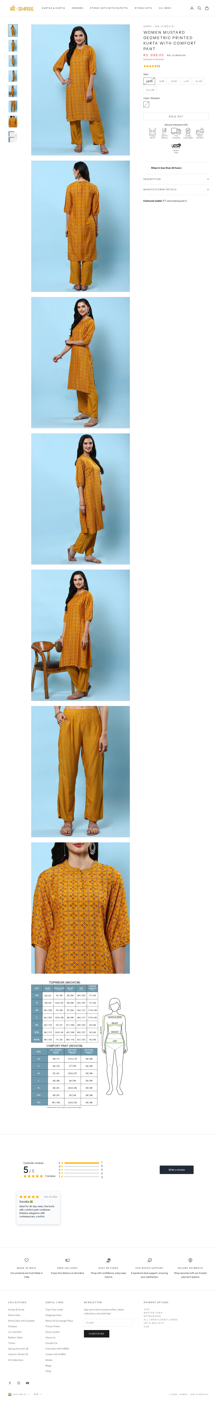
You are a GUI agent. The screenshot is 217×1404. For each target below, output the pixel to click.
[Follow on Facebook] (10, 1383)
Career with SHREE (55, 1354)
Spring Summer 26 (18, 1348)
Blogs (48, 1365)
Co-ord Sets (14, 1331)
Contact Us (51, 1343)
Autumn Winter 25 (18, 1354)
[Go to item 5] (13, 91)
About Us (50, 1337)
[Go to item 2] (13, 45)
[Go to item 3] (13, 61)
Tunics (11, 1343)
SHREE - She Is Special (159, 26)
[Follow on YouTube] (27, 1383)
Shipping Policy (53, 1315)
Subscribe (96, 1333)
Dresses (77, 8)
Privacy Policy (52, 1326)
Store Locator (52, 1331)
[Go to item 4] (13, 76)
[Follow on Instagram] (18, 1383)
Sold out (176, 116)
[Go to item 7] (13, 121)
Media (48, 1360)
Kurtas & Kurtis (53, 8)
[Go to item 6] (13, 106)
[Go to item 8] (13, 136)
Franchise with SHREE (57, 1348)
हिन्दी (36, 1394)
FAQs (48, 1371)
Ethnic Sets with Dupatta (109, 8)
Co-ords (165, 8)
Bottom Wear (15, 1337)
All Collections (15, 1360)
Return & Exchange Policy (59, 1320)
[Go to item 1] (13, 30)
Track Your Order (54, 1309)
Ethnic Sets (143, 8)
